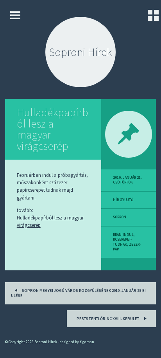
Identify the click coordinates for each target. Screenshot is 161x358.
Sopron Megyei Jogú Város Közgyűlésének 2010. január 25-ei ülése (78, 293)
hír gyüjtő (123, 200)
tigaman (87, 341)
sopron (119, 217)
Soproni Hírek (80, 52)
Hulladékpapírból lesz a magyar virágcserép (52, 129)
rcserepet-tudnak (122, 241)
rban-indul (123, 234)
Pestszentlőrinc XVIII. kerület (108, 318)
